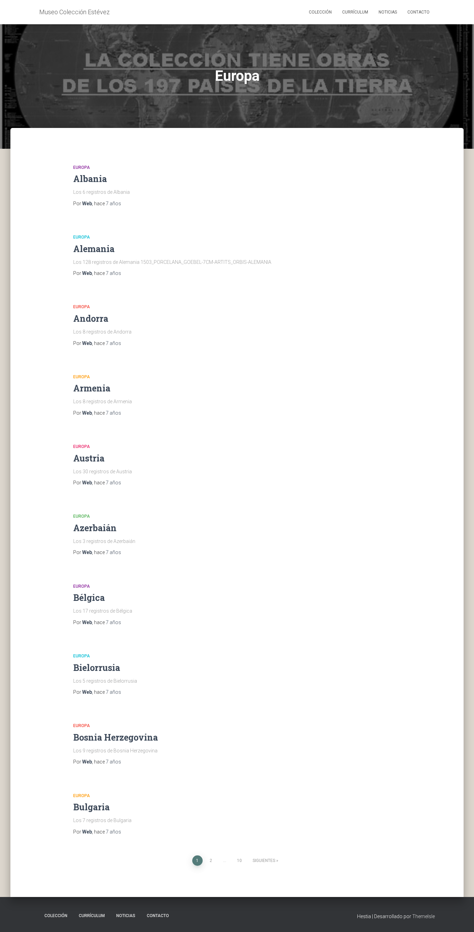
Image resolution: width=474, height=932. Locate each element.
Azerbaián (95, 528)
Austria (88, 458)
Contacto (418, 12)
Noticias (388, 12)
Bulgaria (91, 807)
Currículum (355, 12)
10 (239, 860)
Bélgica (89, 597)
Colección (320, 12)
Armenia (91, 388)
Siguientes (264, 860)
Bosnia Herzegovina (115, 737)
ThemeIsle (423, 916)
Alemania (94, 248)
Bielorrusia (96, 667)
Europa (81, 167)
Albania (90, 178)
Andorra (90, 318)
